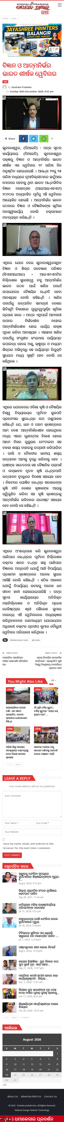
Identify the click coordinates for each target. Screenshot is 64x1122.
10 (15, 1064)
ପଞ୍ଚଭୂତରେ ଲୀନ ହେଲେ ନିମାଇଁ (37, 947)
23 (7, 1074)
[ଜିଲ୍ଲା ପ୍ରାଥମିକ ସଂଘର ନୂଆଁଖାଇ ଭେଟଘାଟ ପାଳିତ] (9, 894)
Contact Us (50, 1096)
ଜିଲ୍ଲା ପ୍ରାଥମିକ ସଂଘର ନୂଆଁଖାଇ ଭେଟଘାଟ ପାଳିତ (38, 891)
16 (7, 1069)
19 (32, 1069)
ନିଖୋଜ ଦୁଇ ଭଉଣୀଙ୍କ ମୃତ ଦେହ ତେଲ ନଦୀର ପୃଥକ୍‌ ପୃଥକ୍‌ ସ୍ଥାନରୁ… (39, 991)
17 (15, 1069)
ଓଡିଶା (5, 82)
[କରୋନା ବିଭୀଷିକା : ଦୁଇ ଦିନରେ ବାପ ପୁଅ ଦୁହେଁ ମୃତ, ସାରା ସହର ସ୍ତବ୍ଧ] (9, 965)
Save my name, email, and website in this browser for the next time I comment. (28, 846)
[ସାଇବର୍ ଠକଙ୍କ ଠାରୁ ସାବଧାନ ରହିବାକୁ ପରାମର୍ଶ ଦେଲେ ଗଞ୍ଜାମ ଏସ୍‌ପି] (46, 734)
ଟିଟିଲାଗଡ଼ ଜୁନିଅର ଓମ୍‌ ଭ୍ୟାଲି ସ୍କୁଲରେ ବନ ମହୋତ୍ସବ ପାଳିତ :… (39, 934)
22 (57, 1069)
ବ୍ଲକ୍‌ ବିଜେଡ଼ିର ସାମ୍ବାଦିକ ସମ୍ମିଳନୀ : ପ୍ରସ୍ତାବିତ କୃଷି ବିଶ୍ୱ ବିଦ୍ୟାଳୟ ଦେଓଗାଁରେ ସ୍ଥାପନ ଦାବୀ (48, 662)
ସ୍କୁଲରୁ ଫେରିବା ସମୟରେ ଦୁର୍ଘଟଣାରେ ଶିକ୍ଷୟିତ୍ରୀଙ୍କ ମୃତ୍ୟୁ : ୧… (39, 877)
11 (23, 1064)
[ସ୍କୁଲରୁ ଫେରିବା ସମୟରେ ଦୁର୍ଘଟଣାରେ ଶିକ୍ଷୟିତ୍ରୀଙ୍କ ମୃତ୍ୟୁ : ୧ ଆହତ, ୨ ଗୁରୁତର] (9, 877)
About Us (12, 1096)
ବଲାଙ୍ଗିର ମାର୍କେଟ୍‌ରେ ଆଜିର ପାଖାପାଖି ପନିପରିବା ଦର (15, 661)
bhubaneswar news (19, 640)
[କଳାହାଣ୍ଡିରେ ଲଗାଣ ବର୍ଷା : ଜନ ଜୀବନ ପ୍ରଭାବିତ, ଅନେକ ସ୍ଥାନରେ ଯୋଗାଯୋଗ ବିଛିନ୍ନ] (18, 695)
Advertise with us (31, 1096)
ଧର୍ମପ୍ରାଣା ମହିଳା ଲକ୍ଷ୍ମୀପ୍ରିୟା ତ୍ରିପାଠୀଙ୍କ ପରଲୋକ (37, 906)
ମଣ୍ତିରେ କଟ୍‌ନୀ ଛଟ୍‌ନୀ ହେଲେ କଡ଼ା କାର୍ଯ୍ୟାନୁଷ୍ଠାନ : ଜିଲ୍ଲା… (38, 976)
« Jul (4, 1084)
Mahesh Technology (39, 1110)
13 (40, 1064)
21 (49, 1069)
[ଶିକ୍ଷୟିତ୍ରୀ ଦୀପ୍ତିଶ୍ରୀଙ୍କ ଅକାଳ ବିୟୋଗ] (9, 1007)
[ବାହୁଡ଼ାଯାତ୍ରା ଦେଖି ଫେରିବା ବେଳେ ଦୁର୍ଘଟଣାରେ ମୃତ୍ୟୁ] (9, 922)
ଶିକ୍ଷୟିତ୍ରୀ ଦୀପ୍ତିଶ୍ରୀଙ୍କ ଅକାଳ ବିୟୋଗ (38, 1005)
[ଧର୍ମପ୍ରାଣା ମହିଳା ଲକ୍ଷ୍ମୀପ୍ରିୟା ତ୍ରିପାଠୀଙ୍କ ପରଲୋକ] (9, 908)
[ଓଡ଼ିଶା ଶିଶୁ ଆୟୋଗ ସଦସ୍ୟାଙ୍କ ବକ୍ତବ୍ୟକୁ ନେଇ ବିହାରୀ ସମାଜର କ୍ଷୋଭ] (18, 734)
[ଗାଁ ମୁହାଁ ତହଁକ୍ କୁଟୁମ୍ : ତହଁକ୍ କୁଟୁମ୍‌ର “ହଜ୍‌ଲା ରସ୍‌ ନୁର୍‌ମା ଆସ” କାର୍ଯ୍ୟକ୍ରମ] (46, 695)
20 (40, 1069)
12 (32, 1064)
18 (23, 1069)
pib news (36, 640)
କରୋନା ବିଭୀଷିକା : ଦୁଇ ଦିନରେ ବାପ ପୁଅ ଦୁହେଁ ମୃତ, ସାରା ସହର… (38, 962)
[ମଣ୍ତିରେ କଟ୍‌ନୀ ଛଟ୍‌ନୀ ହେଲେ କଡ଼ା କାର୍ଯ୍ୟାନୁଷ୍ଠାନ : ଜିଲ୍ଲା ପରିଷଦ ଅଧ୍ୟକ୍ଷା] (9, 979)
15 (57, 1064)
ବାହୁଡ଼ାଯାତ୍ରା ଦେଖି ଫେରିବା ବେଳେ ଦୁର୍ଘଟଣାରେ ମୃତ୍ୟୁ (38, 920)
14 (49, 1064)
